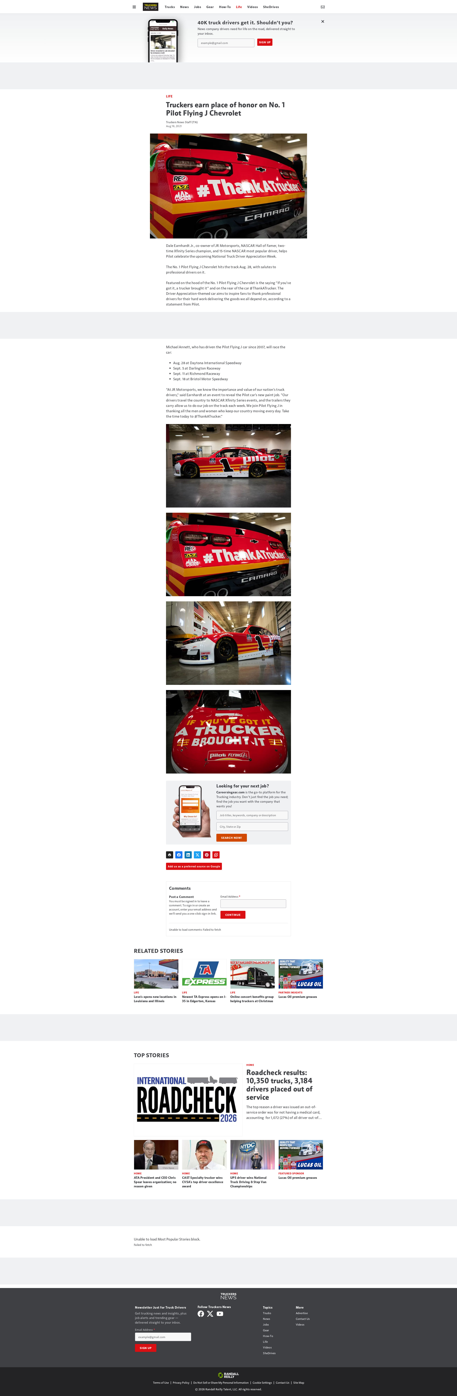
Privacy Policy (181, 1382)
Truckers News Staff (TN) (182, 122)
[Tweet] (197, 854)
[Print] (169, 854)
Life (169, 96)
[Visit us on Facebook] (201, 1313)
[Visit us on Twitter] (210, 1313)
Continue (233, 915)
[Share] (178, 854)
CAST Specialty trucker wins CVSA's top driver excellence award (202, 1182)
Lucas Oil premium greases (297, 997)
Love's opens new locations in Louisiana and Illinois (155, 999)
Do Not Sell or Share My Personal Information (221, 1382)
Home (250, 1064)
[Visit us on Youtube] (220, 1313)
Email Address (230, 896)
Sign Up (265, 42)
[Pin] (206, 854)
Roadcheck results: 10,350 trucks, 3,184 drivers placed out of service (279, 1084)
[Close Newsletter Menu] (322, 21)
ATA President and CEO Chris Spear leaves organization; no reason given (155, 1182)
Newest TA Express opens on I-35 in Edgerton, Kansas (204, 999)
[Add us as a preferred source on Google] (216, 854)
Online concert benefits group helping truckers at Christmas (252, 999)
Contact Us (282, 1382)
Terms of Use (161, 1382)
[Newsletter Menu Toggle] (323, 6)
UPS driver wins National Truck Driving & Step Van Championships (248, 1182)
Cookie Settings (262, 1382)
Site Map (298, 1382)
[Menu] (134, 6)
